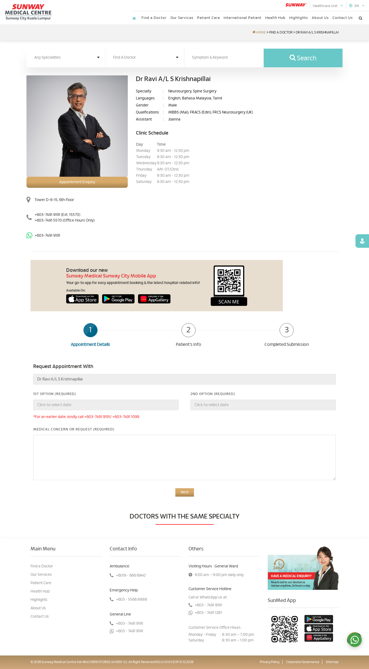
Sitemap (332, 662)
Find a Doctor (154, 18)
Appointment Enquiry (77, 182)
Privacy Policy (270, 662)
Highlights (298, 18)
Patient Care (208, 18)
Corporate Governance (302, 662)
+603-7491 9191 (47, 215)
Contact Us (343, 18)
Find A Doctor (281, 32)
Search (306, 58)
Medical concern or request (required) (73, 429)
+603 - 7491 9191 (129, 623)
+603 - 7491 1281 (208, 613)
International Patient (242, 18)
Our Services (181, 18)
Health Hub (275, 18)
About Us (320, 18)
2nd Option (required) (212, 394)
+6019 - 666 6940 (131, 575)
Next (185, 492)
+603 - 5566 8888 (131, 599)
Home (261, 32)
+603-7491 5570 (65, 220)
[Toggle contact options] (354, 639)
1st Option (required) (54, 394)
